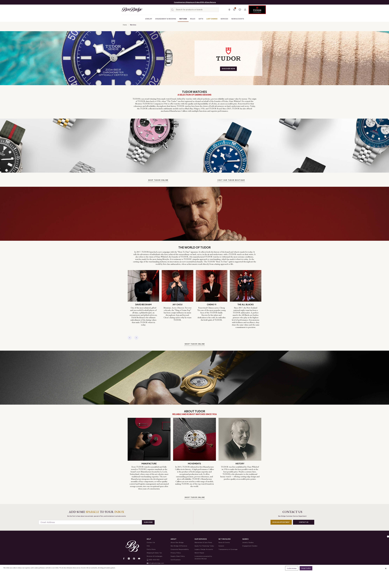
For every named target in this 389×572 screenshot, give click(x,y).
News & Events (224, 542)
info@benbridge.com (156, 563)
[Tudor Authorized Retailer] (257, 9)
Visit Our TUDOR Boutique (231, 180)
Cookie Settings (292, 568)
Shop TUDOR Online (158, 180)
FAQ (148, 546)
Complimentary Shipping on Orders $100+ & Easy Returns (195, 2)
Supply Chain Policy (178, 556)
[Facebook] (124, 558)
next (136, 338)
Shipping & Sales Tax (154, 553)
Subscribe (148, 522)
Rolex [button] (192, 19)
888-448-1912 (154, 560)
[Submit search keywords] (172, 10)
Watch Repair (199, 553)
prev (130, 338)
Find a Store (151, 549)
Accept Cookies (306, 568)
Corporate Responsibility (180, 549)
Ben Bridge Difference (179, 546)
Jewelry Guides (248, 542)
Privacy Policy (176, 553)
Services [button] (224, 19)
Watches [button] (183, 19)
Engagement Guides (249, 546)
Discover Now (228, 69)
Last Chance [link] (211, 19)
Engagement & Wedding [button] (165, 19)
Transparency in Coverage (228, 549)
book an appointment (281, 522)
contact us (303, 522)
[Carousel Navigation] (133, 338)
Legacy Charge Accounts (203, 549)
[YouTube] (139, 558)
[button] (240, 10)
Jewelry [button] (148, 19)
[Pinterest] (134, 558)
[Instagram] (129, 558)
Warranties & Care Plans (203, 542)
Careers (221, 546)
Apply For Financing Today (204, 546)
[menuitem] (149, 19)
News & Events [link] (237, 19)
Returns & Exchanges (154, 556)
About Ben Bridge (177, 542)
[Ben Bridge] (128, 10)
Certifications (176, 560)
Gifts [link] (201, 19)
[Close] (386, 568)
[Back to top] (388, 537)
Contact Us (151, 542)
